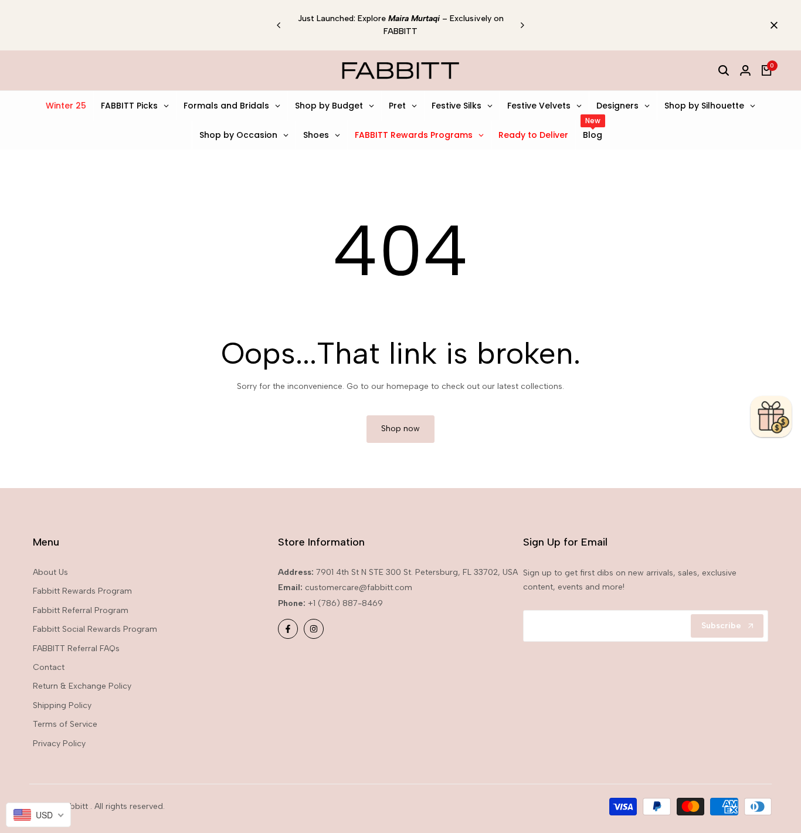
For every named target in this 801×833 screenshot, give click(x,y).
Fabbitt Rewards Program (82, 591)
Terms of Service (65, 724)
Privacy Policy (59, 744)
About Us (50, 572)
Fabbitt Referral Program (80, 610)
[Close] (772, 25)
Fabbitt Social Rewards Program (95, 629)
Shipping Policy (62, 705)
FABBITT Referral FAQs (76, 648)
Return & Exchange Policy (82, 686)
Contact (49, 667)
